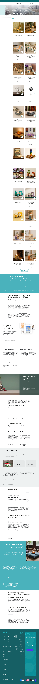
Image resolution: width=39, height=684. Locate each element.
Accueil (4, 15)
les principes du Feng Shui (17, 522)
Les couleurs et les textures (14, 618)
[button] (27, 3)
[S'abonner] (34, 637)
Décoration (8, 15)
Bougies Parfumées (8, 350)
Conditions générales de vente (10, 649)
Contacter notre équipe (10, 641)
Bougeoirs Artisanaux (27, 350)
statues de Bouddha (22, 524)
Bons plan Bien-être (21, 638)
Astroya (6, 679)
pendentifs (21, 535)
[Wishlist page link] (35, 3)
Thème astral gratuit (4, 653)
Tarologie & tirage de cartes (5, 669)
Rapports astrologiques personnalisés (5, 658)
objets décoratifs (19, 306)
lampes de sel (11, 525)
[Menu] (3, 3)
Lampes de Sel (7, 363)
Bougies (21, 647)
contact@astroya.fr (17, 649)
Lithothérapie (22, 651)
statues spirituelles (21, 305)
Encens (21, 649)
